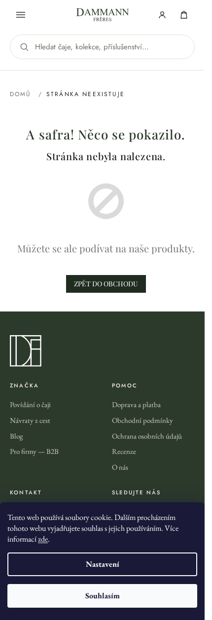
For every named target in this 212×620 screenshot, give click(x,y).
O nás (120, 467)
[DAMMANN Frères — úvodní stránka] (106, 351)
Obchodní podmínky (142, 420)
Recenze (124, 451)
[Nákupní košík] (184, 15)
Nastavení (102, 564)
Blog (16, 436)
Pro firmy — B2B (34, 451)
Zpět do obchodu (106, 283)
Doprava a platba (136, 404)
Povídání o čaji (30, 404)
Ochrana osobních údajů (147, 436)
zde (43, 539)
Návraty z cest (30, 420)
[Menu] (21, 15)
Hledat (24, 47)
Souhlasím (102, 595)
